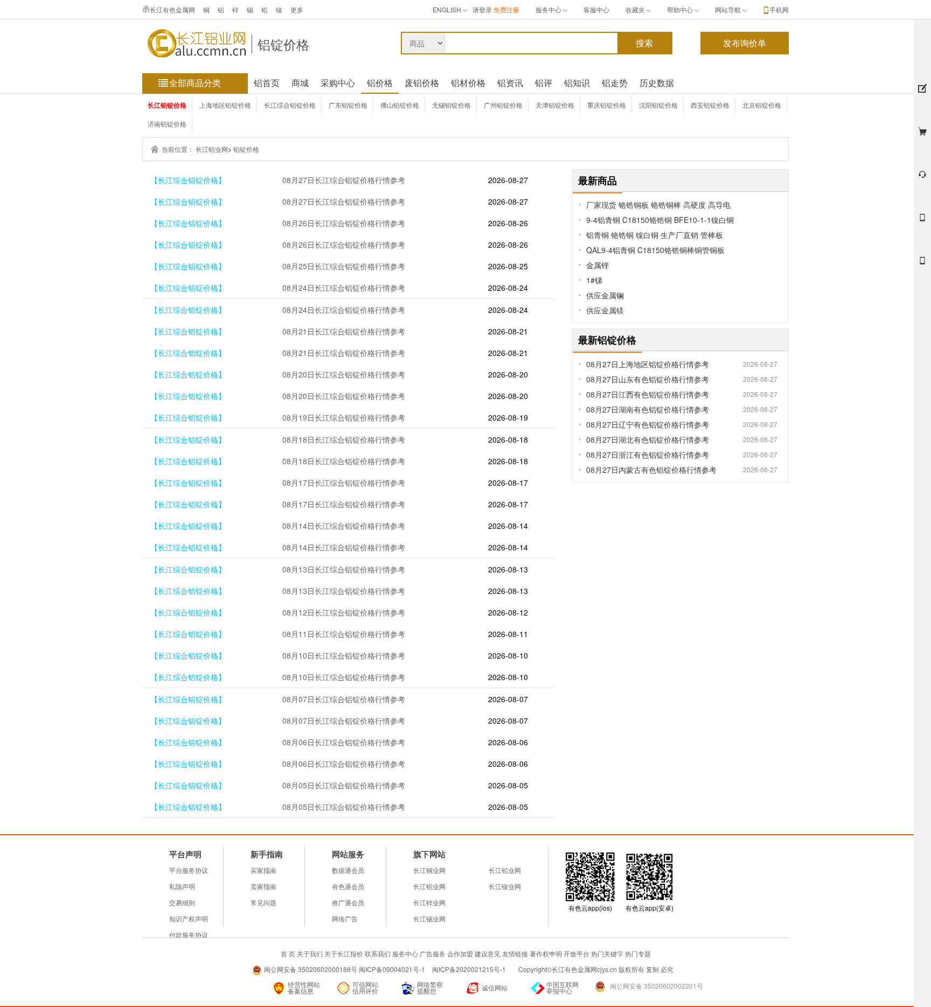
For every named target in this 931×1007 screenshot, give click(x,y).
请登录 (482, 9)
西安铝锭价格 (710, 104)
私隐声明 (182, 886)
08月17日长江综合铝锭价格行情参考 (343, 482)
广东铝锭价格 (348, 104)
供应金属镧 (605, 295)
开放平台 (576, 953)
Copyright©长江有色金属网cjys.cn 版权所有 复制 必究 (595, 969)
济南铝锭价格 (167, 123)
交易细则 (182, 902)
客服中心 (596, 9)
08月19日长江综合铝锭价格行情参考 (343, 417)
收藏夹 (635, 9)
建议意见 (488, 953)
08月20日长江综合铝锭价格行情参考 (343, 374)
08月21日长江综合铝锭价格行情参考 (343, 331)
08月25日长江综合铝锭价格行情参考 (343, 266)
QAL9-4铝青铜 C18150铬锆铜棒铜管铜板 (655, 249)
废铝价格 (422, 82)
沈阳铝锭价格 (658, 104)
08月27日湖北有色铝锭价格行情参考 (647, 439)
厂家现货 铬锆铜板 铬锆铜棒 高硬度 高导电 (658, 204)
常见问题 (263, 902)
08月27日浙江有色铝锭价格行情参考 (647, 454)
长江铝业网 (212, 148)
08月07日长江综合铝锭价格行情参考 (343, 699)
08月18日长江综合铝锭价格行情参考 (343, 439)
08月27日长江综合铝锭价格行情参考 (343, 179)
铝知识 (577, 82)
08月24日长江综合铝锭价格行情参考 (343, 287)
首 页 (288, 953)
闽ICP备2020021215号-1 (470, 969)
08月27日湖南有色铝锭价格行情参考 (647, 409)
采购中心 (338, 82)
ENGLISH (447, 9)
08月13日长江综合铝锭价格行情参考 (343, 569)
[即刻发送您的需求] (922, 222)
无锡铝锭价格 (451, 104)
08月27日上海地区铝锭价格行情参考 (647, 364)
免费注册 (506, 9)
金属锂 (597, 265)
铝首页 (267, 82)
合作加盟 (460, 953)
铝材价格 (468, 82)
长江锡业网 (429, 918)
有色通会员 (348, 886)
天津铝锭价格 (555, 104)
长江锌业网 (429, 902)
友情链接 (515, 953)
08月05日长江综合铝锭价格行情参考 (343, 785)
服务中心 (548, 9)
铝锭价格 (283, 43)
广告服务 (433, 953)
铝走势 (615, 82)
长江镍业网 (505, 886)
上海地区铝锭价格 (225, 104)
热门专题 (638, 953)
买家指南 (263, 870)
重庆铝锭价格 (606, 104)
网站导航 (728, 9)
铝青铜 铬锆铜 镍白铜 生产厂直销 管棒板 (654, 234)
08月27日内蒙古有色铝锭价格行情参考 (651, 469)
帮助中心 (680, 9)
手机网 (779, 9)
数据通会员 (348, 870)
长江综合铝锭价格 (290, 104)
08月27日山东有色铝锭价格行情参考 (647, 379)
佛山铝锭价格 (399, 104)
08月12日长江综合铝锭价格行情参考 (343, 612)
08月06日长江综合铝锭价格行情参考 (343, 742)
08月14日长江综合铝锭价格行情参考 (343, 525)
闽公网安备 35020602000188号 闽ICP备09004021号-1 (344, 969)
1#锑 (594, 280)
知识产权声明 (188, 918)
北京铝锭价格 (761, 104)
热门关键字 (607, 953)
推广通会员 (348, 902)
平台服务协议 (188, 870)
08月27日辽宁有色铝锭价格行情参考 (647, 424)
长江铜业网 (429, 870)
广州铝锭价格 (503, 104)
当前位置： (178, 148)
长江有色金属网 (172, 9)
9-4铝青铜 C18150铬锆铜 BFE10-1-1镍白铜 (660, 219)
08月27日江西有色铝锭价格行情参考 (647, 394)
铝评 (543, 82)
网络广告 (345, 918)
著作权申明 (546, 953)
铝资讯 (510, 82)
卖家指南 (263, 886)
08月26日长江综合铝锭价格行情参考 (343, 223)
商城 (300, 82)
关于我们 (310, 953)
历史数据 (657, 82)
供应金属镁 (605, 310)
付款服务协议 (188, 934)
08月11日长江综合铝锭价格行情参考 (343, 633)
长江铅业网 (505, 870)
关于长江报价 (343, 953)
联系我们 (378, 953)
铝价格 (380, 82)
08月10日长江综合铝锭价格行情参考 (343, 655)
